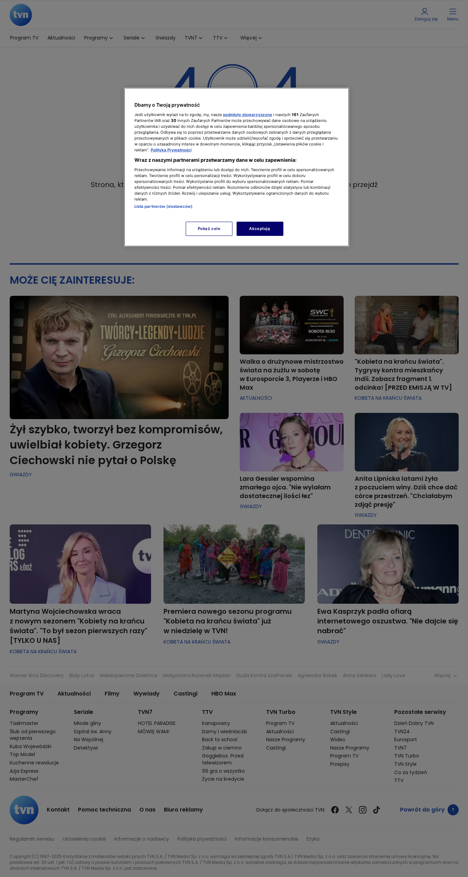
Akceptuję (259, 228)
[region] (236, 167)
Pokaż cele (209, 228)
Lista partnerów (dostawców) (163, 206)
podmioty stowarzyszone (247, 114)
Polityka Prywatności (171, 150)
